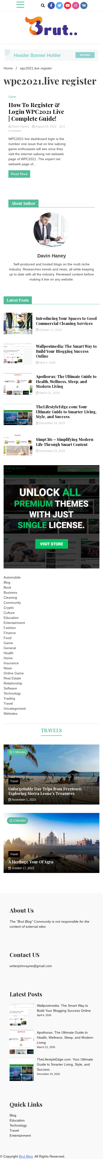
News (8, 668)
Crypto (9, 608)
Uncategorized (15, 708)
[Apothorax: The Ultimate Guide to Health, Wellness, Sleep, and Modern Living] (22, 1042)
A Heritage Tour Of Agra (30, 861)
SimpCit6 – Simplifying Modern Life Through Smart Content (64, 442)
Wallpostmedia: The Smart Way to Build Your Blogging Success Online (66, 351)
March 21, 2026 (49, 393)
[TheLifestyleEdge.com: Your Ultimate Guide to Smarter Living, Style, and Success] (22, 1069)
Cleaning (10, 597)
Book (7, 587)
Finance (10, 633)
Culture (9, 613)
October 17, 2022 (50, 330)
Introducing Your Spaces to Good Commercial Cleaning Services (66, 321)
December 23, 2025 (52, 451)
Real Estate (12, 678)
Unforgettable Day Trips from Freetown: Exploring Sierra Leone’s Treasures (45, 791)
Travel (8, 703)
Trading (9, 698)
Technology (12, 693)
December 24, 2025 (52, 423)
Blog (7, 582)
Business (10, 592)
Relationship (13, 683)
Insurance (11, 663)
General (10, 648)
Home (8, 658)
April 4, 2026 (47, 362)
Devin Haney (20, 126)
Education (11, 618)
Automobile (12, 577)
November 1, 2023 (23, 799)
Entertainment (14, 623)
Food (7, 638)
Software (10, 688)
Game (12, 96)
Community (12, 602)
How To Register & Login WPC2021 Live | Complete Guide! (36, 111)
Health (8, 653)
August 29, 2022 (46, 126)
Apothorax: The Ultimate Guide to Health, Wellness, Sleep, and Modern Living (66, 381)
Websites (10, 713)
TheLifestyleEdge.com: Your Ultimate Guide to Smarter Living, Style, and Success (66, 411)
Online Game (14, 673)
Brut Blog (26, 1156)
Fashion (10, 628)
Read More (19, 174)
